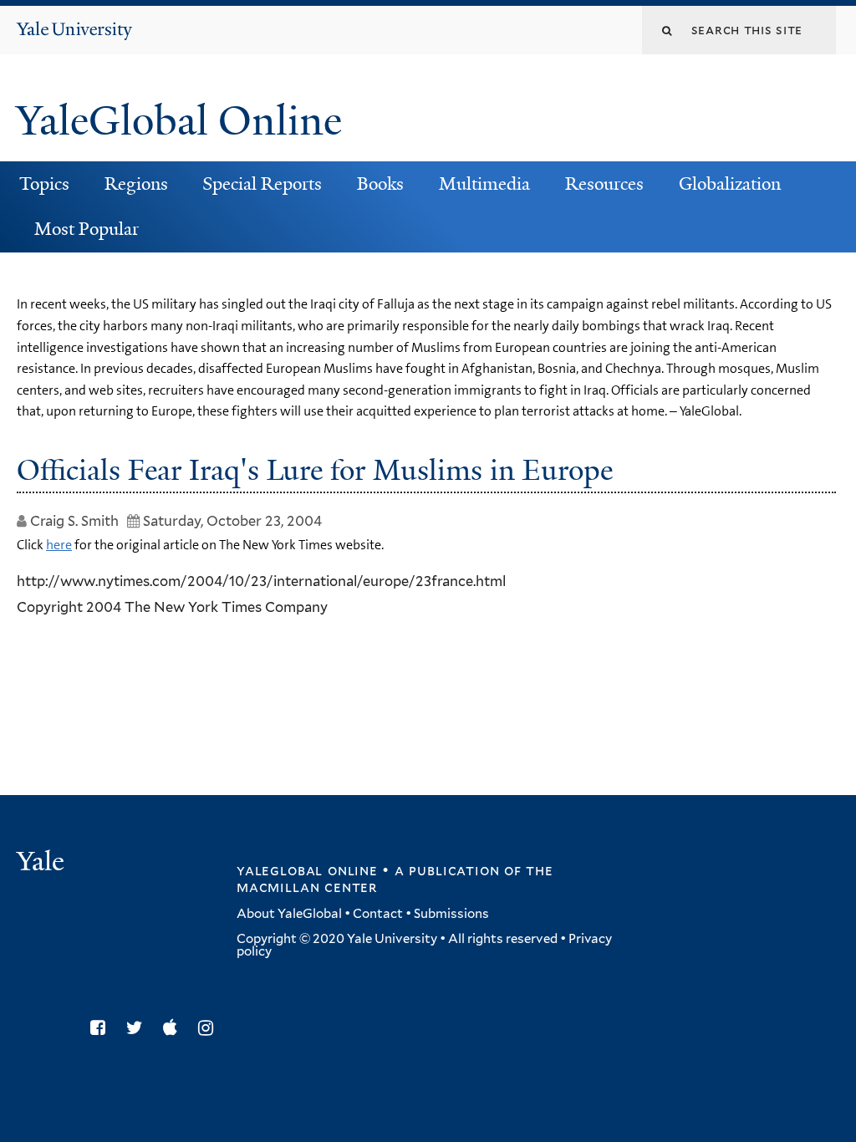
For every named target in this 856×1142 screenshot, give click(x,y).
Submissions (451, 913)
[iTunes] (174, 1028)
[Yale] (43, 863)
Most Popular (86, 229)
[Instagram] (210, 1028)
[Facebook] (102, 1028)
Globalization (730, 184)
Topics (44, 184)
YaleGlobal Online (179, 121)
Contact (378, 913)
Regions (136, 184)
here (59, 544)
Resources (604, 184)
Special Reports (262, 184)
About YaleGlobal (289, 913)
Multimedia (484, 184)
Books (380, 184)
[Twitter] (138, 1028)
